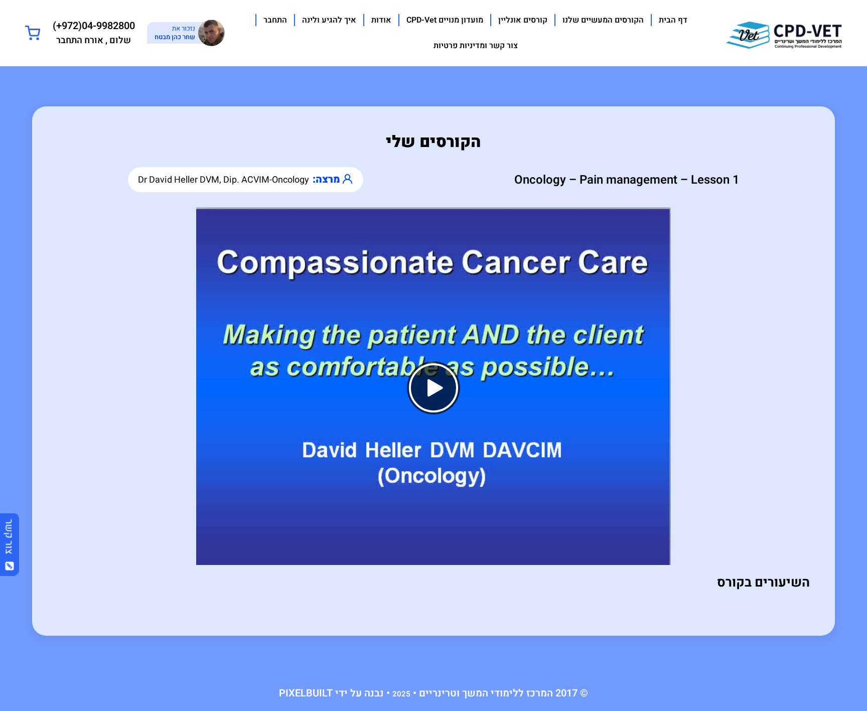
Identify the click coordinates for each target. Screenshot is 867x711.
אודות (381, 20)
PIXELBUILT (306, 693)
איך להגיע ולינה (329, 20)
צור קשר (9, 540)
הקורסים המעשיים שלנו (603, 20)
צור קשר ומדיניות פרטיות (476, 46)
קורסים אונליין (522, 20)
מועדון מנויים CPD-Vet (444, 20)
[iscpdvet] (784, 32)
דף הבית (673, 20)
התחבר (275, 20)
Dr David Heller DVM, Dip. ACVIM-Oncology (223, 180)
